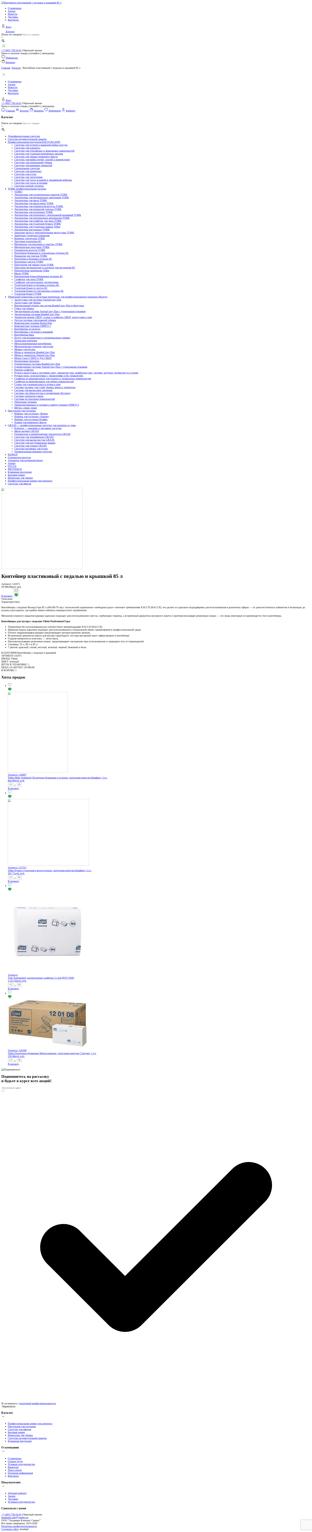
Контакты (13, 19)
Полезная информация (20, 1473)
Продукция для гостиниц (22, 1426)
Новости (12, 14)
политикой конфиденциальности (37, 1403)
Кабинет (70, 110)
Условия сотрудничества (21, 1464)
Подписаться (8, 1406)
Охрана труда (15, 1461)
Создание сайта (10, 1529)
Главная (5, 68)
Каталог (10, 31)
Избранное (12, 57)
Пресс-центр (15, 1470)
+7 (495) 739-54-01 (11, 50)
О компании (14, 8)
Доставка (13, 17)
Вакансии (13, 1467)
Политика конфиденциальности (19, 1526)
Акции (11, 11)
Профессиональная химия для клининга (30, 1423)
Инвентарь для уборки (20, 1435)
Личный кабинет (17, 1493)
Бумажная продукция (20, 1441)
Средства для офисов (19, 1429)
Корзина (10, 62)
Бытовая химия (16, 1432)
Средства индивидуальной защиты (27, 1438)
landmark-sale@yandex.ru (14, 1517)
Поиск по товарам (11, 34)
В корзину (7, 596)
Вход (8, 27)
